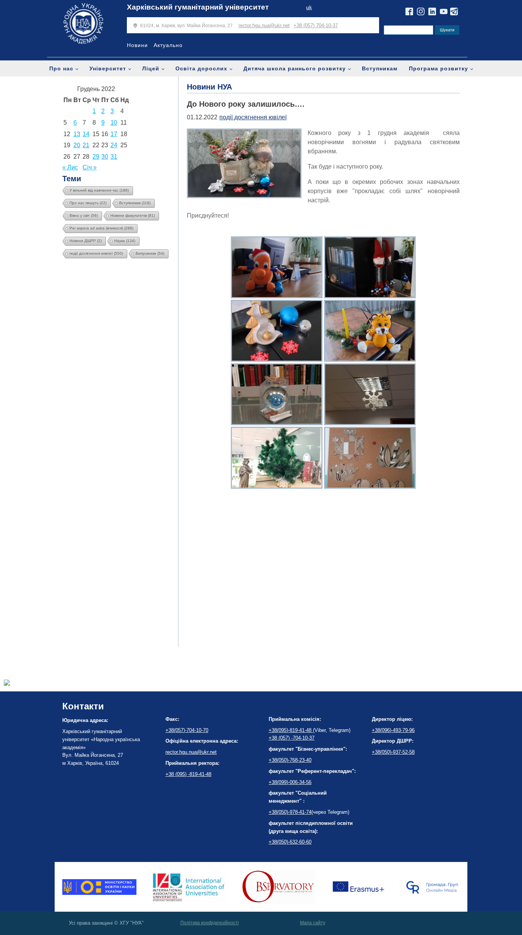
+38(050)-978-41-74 (290, 812)
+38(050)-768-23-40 (290, 760)
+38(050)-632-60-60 (290, 842)
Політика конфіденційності (209, 922)
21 (86, 145)
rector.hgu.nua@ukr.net (264, 25)
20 (76, 145)
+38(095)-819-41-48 (291, 730)
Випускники (150, 253)
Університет (107, 68)
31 (113, 156)
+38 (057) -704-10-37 (291, 738)
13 (76, 134)
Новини (137, 45)
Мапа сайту (312, 922)
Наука (124, 241)
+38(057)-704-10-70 (186, 730)
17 (113, 134)
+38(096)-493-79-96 (393, 730)
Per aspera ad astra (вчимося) (101, 228)
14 (86, 134)
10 (113, 122)
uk (309, 7)
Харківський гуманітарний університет (198, 7)
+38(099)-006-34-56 (290, 782)
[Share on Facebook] (7, 683)
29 (95, 156)
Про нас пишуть (88, 203)
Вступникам (379, 68)
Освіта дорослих (201, 68)
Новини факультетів (132, 215)
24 (113, 145)
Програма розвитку (438, 68)
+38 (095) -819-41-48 (188, 774)
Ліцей (150, 68)
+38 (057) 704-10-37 (315, 25)
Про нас (61, 68)
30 (104, 156)
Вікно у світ (84, 215)
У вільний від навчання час (99, 190)
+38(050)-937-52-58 (393, 752)
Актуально (168, 45)
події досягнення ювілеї (96, 253)
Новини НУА (209, 87)
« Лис (70, 167)
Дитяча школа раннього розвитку (294, 68)
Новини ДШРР (86, 241)
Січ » (90, 167)
